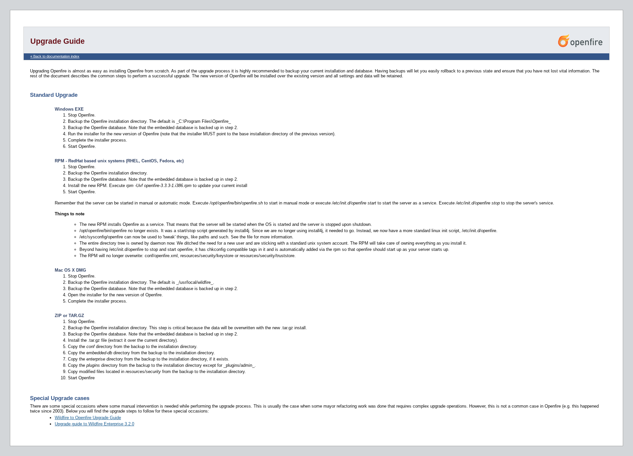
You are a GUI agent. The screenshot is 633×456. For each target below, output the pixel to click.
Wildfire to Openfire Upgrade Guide (88, 417)
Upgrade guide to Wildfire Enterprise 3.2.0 (94, 423)
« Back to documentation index (54, 56)
